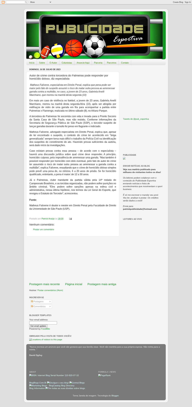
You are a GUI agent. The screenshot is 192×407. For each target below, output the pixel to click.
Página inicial (73, 284)
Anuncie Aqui (83, 62)
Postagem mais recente (44, 284)
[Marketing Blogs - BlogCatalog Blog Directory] (51, 385)
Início (31, 62)
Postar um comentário (43, 229)
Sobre (42, 62)
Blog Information (37, 388)
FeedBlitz (45, 329)
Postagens (38, 301)
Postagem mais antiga (101, 284)
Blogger (115, 396)
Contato (125, 62)
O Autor (53, 62)
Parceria (98, 62)
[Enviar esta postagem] (70, 219)
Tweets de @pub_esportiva (136, 119)
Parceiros (111, 62)
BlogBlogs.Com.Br (38, 383)
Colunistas (67, 62)
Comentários (39, 306)
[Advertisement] (72, 259)
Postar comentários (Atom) (50, 290)
